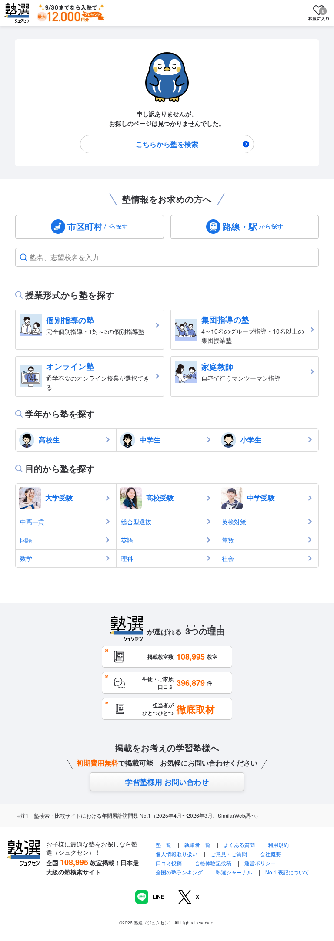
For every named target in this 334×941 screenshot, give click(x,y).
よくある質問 (240, 844)
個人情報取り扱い (176, 853)
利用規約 (278, 844)
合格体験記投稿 (213, 863)
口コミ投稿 (169, 863)
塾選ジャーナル (234, 872)
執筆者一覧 (197, 844)
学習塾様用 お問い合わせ (167, 781)
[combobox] (30, 257)
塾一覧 (163, 844)
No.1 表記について (287, 872)
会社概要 (270, 853)
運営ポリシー (260, 863)
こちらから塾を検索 (167, 144)
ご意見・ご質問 (228, 853)
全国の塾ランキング (179, 872)
